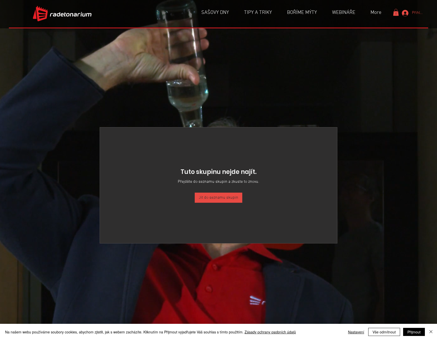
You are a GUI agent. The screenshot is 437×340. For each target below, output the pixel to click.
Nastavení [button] (356, 331)
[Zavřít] (431, 332)
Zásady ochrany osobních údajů (270, 331)
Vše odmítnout (384, 331)
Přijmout (414, 331)
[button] (396, 12)
